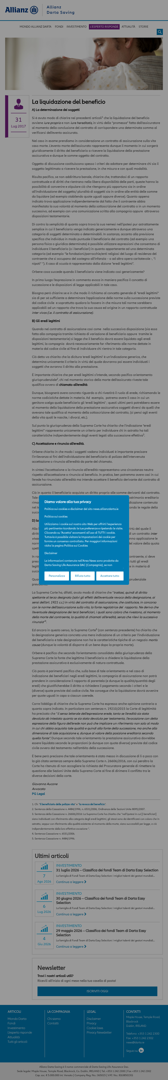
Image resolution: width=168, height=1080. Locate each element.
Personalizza (57, 576)
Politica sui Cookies (76, 545)
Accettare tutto (109, 576)
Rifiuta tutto (82, 576)
